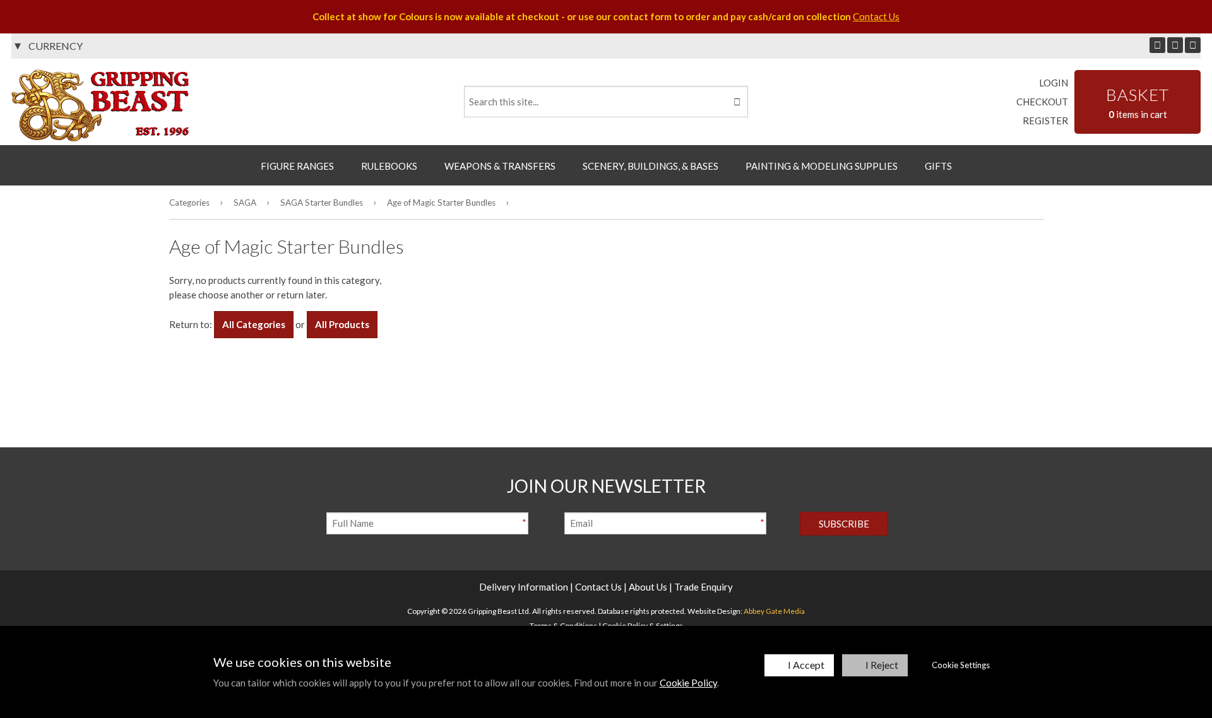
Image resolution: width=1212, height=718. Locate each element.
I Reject (881, 665)
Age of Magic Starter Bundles (441, 202)
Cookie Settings (961, 665)
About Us (648, 586)
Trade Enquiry (703, 586)
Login (1053, 82)
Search (736, 101)
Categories (189, 202)
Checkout (1042, 101)
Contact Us (876, 16)
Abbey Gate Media (774, 611)
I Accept (806, 665)
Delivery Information (523, 586)
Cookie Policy (688, 682)
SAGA (245, 202)
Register (1045, 120)
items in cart (1137, 102)
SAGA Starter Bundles (321, 202)
